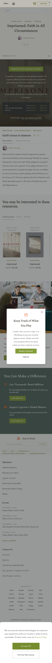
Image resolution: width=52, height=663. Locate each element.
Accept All (26, 646)
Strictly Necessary (26, 655)
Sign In (26, 357)
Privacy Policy (41, 637)
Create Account (26, 351)
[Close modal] (42, 312)
